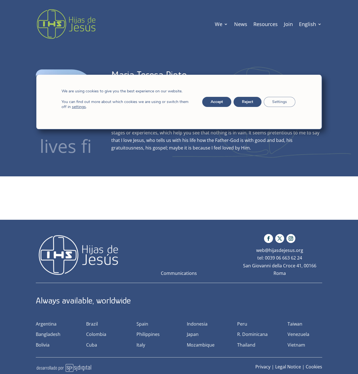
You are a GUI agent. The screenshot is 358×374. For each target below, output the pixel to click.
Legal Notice (288, 367)
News (240, 24)
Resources (265, 24)
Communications (179, 273)
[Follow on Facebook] (268, 238)
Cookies (314, 367)
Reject (247, 101)
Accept (217, 101)
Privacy (262, 367)
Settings (279, 101)
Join (288, 24)
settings (79, 106)
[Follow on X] (279, 238)
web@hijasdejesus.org (279, 250)
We (218, 24)
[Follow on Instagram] (290, 238)
